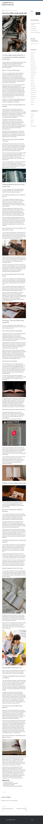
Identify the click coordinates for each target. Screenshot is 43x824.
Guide (32, 118)
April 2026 (32, 58)
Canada (32, 116)
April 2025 (32, 82)
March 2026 (33, 60)
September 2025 (34, 72)
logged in (8, 800)
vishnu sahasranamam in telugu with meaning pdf (13, 786)
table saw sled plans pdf (8, 782)
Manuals (32, 122)
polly (16, 10)
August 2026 (33, 52)
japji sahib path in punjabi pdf (9, 784)
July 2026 (32, 54)
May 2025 (32, 80)
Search (32, 11)
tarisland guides (33, 28)
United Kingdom (33, 126)
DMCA (32, 819)
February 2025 (33, 86)
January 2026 (33, 64)
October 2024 (33, 94)
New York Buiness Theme (10, 819)
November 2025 (33, 68)
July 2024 (32, 100)
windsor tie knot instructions (35, 32)
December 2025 (33, 66)
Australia (32, 114)
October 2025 (33, 70)
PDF (4, 792)
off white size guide (34, 30)
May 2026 (32, 56)
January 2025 (33, 88)
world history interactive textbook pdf (11, 783)
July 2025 (32, 76)
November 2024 (33, 92)
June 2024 (32, 102)
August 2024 (33, 98)
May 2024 (32, 104)
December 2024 (33, 90)
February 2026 (33, 62)
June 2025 (32, 78)
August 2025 (33, 74)
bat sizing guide (33, 26)
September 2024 (34, 96)
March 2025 (33, 84)
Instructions (32, 120)
